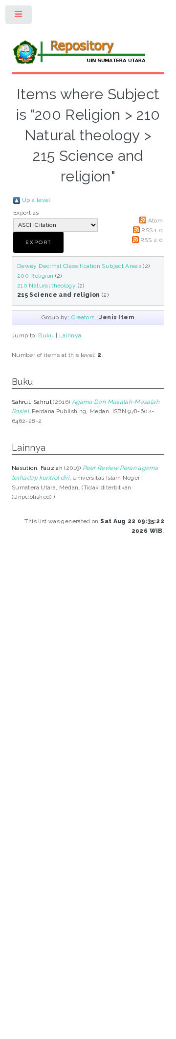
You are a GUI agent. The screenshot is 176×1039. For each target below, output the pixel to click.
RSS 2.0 (151, 240)
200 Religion (35, 275)
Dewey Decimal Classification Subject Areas (79, 266)
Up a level (36, 200)
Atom (155, 220)
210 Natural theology (46, 285)
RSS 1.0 (152, 230)
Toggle (19, 16)
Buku (46, 335)
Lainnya (70, 335)
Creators (83, 317)
